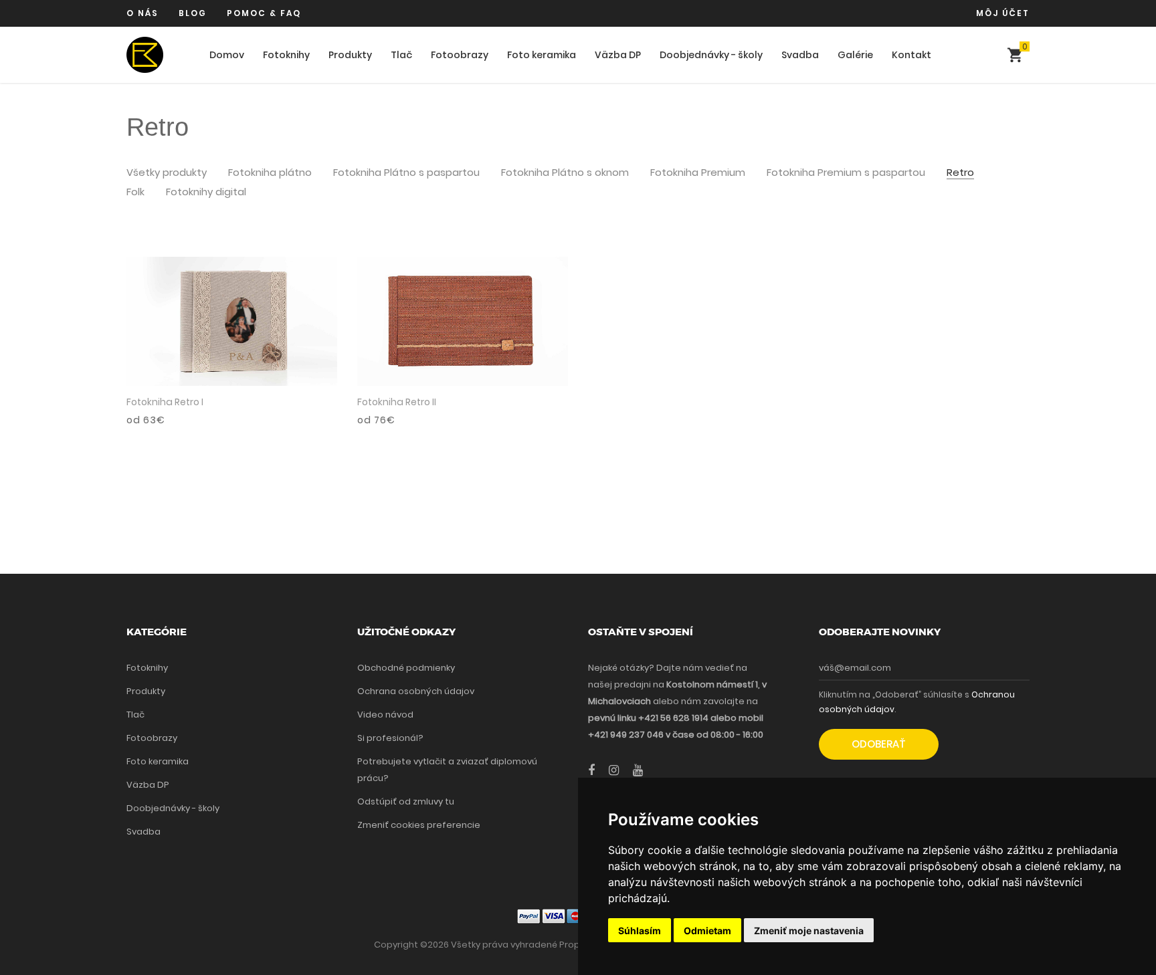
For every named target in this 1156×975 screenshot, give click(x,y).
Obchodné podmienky (406, 667)
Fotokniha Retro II (396, 402)
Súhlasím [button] (639, 930)
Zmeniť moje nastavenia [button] (809, 930)
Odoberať (879, 744)
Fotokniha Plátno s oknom (565, 173)
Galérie (855, 55)
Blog (193, 13)
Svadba (800, 55)
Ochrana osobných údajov (415, 691)
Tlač (401, 55)
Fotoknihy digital (206, 192)
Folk (135, 192)
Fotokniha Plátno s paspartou (406, 173)
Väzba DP (618, 55)
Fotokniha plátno (270, 173)
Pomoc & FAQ (264, 13)
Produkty (350, 55)
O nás (142, 13)
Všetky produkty (166, 173)
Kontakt (911, 55)
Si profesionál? (390, 738)
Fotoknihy (286, 55)
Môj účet (1003, 13)
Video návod (385, 714)
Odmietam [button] (707, 930)
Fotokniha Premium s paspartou (846, 173)
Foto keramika (541, 55)
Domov (226, 55)
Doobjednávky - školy (711, 55)
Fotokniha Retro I (164, 402)
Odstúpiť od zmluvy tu (405, 801)
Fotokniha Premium (697, 173)
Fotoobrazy (459, 55)
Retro (960, 173)
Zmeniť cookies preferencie (418, 825)
